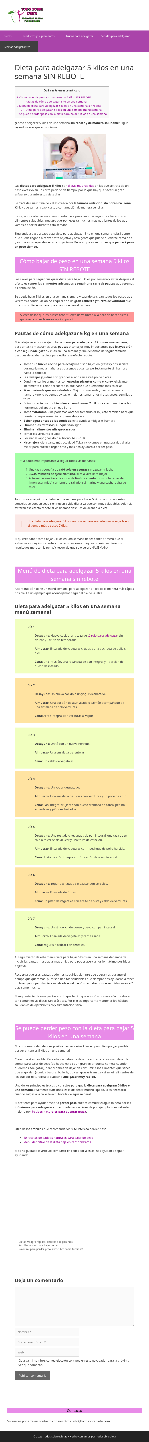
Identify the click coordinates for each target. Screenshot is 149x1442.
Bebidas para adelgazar (115, 36)
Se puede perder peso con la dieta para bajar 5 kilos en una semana (62, 114)
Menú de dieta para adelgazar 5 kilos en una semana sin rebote (59, 105)
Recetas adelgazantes (17, 47)
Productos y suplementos (39, 36)
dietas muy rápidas (81, 186)
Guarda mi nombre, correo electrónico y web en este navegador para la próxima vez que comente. (74, 1363)
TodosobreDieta (106, 1436)
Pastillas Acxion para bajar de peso (39, 1245)
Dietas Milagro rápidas (32, 1241)
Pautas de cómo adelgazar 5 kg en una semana (54, 101)
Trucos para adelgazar (79, 36)
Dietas (7, 36)
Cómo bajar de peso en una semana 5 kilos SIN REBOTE (54, 97)
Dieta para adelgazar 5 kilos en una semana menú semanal (61, 109)
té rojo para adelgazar (103, 636)
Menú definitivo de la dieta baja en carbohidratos (57, 1142)
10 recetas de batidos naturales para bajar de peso (58, 1138)
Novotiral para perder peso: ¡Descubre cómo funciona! (51, 1249)
